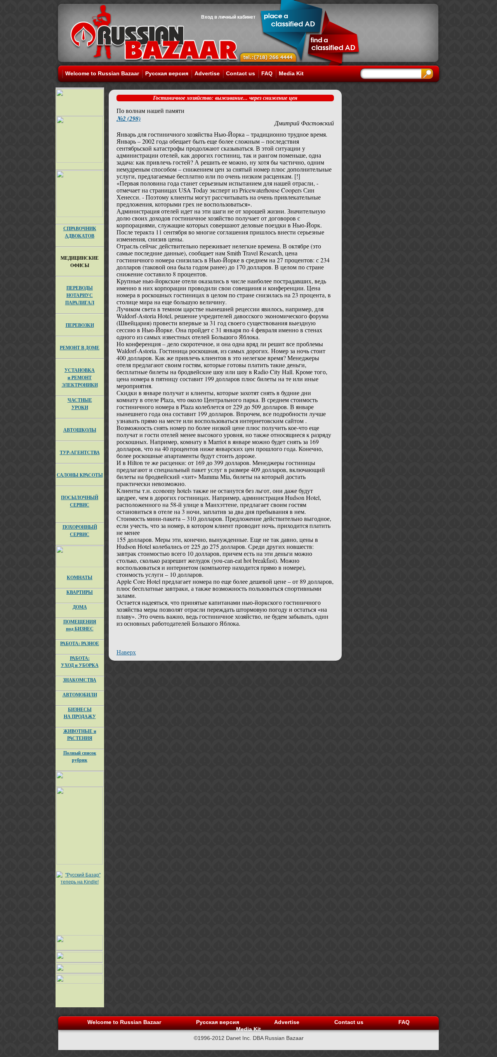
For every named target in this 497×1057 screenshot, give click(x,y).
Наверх (126, 652)
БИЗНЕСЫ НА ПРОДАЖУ (80, 713)
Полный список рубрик (79, 756)
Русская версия (166, 73)
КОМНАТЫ (79, 577)
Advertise (207, 73)
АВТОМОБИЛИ (80, 694)
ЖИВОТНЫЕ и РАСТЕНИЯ (79, 734)
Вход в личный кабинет (228, 17)
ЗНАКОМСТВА (79, 680)
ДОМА (80, 607)
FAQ (267, 73)
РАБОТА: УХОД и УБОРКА (80, 661)
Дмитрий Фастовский (304, 123)
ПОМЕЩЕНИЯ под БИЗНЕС (79, 625)
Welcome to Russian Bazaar (102, 73)
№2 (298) (128, 118)
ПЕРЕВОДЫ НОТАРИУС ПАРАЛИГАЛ (79, 295)
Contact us (240, 73)
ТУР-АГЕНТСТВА (80, 452)
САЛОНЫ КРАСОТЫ (80, 475)
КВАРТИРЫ (79, 592)
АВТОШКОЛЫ (79, 430)
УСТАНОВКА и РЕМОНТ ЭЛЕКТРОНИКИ (80, 377)
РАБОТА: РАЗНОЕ (79, 643)
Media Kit (291, 73)
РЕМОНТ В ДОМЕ (79, 347)
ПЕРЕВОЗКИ (80, 325)
